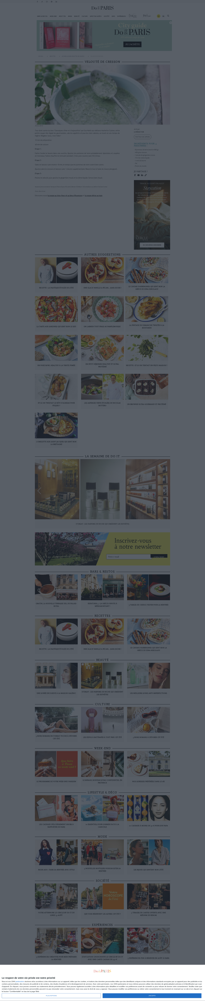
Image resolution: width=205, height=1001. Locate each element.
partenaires (20, 981)
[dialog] (102, 983)
